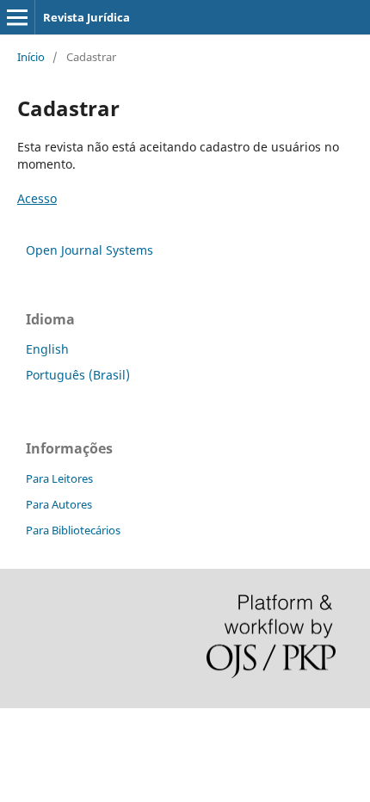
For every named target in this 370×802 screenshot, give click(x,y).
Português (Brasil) (78, 375)
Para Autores (59, 504)
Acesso (37, 198)
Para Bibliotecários (73, 530)
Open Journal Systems (89, 250)
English (47, 349)
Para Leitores (59, 478)
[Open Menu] (17, 17)
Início (31, 57)
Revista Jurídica (86, 17)
